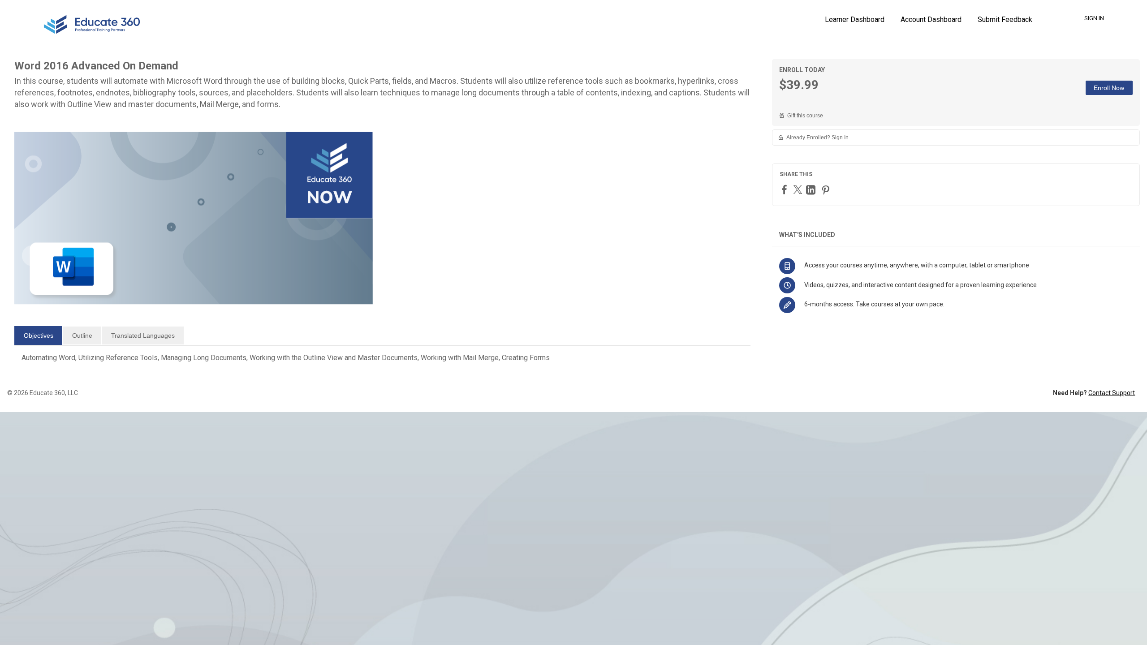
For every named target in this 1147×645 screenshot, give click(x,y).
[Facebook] (785, 189)
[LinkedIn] (812, 189)
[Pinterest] (826, 189)
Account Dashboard (931, 19)
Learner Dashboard (854, 19)
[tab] (38, 335)
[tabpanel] (382, 361)
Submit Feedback (1005, 19)
